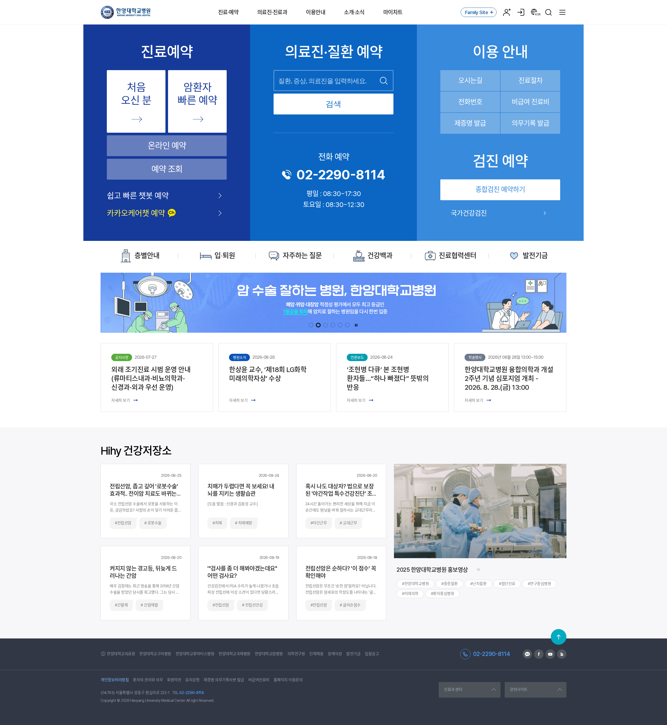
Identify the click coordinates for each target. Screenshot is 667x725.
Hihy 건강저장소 (136, 450)
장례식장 (335, 653)
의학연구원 (296, 653)
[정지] (356, 325)
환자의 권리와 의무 (148, 680)
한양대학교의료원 (121, 653)
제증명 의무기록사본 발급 (223, 680)
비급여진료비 (258, 680)
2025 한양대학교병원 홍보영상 (432, 569)
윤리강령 (192, 680)
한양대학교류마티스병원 (195, 653)
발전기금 (353, 653)
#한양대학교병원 (415, 583)
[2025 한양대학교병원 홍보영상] (478, 569)
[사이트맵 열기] (562, 12)
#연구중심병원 (539, 583)
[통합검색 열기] (548, 12)
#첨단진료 (507, 583)
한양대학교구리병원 (155, 653)
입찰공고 (372, 653)
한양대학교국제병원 (234, 653)
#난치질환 (478, 583)
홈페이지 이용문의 (288, 680)
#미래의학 (410, 593)
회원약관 (174, 680)
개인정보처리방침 (115, 680)
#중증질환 (449, 583)
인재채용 (316, 653)
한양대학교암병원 (269, 653)
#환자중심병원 (442, 593)
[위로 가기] (558, 637)
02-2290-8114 (341, 174)
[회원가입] (507, 12)
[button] (311, 325)
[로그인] (521, 12)
